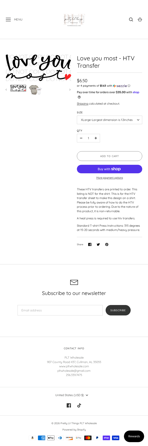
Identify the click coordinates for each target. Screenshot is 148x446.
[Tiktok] (79, 405)
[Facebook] (69, 405)
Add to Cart (109, 156)
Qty (79, 130)
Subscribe (118, 310)
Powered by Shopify (74, 429)
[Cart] (140, 19)
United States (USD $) (69, 395)
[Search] (131, 19)
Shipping (82, 103)
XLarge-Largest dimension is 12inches (107, 120)
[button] (109, 86)
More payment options (109, 177)
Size (80, 112)
